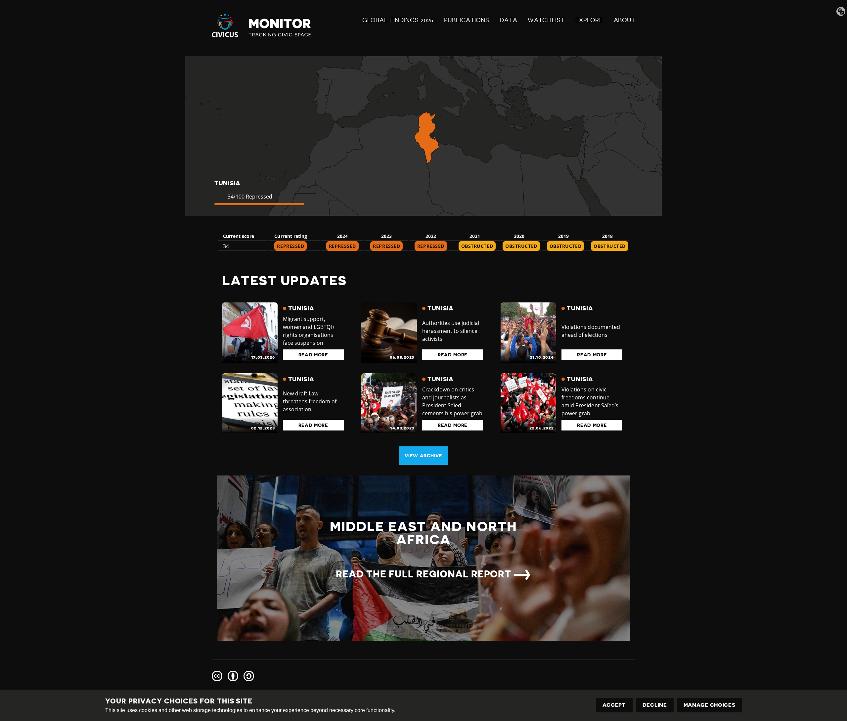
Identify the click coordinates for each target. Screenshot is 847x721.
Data (508, 20)
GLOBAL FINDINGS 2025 (397, 20)
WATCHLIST (546, 20)
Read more (313, 354)
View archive (423, 455)
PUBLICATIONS (466, 20)
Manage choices (710, 705)
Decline (655, 705)
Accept (614, 705)
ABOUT (625, 20)
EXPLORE (589, 20)
